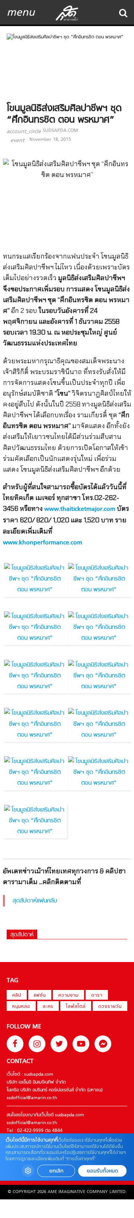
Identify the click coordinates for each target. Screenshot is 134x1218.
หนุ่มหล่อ (21, 1006)
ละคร (48, 1006)
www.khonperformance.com (42, 543)
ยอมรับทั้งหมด (102, 1171)
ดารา (96, 995)
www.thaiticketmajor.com (79, 509)
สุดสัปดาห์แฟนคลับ (35, 901)
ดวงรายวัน (110, 1006)
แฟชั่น (40, 995)
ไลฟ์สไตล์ (76, 1006)
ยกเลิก (56, 1171)
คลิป (16, 995)
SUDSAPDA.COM (60, 131)
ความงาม (68, 995)
